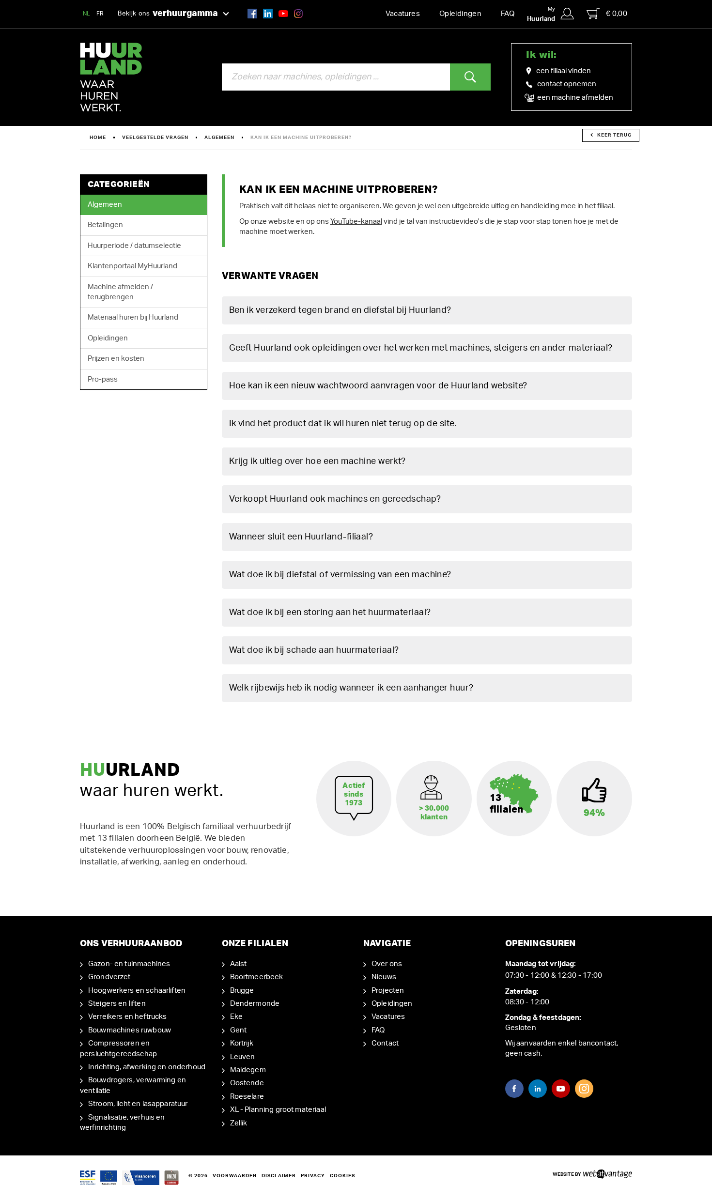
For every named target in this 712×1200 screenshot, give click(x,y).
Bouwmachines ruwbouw (129, 1030)
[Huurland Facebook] (252, 13)
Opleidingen (460, 13)
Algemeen (219, 137)
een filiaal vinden (563, 71)
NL (87, 13)
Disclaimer (279, 1175)
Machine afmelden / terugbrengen (120, 292)
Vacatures (403, 13)
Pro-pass (103, 379)
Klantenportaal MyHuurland (132, 266)
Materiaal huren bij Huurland (133, 317)
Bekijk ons (168, 13)
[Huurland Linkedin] (537, 1088)
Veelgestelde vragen (155, 137)
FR (100, 13)
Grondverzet (109, 977)
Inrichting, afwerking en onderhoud (146, 1067)
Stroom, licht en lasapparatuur (138, 1104)
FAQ (507, 13)
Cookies (342, 1175)
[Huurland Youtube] (283, 13)
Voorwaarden (235, 1175)
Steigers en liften (117, 1003)
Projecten (387, 990)
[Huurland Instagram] (298, 13)
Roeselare (247, 1096)
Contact (385, 1043)
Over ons (386, 964)
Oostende (247, 1083)
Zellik (239, 1123)
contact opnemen (566, 84)
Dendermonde (255, 1003)
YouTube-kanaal (356, 221)
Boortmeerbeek (256, 977)
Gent (238, 1030)
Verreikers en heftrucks (127, 1016)
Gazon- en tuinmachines (129, 964)
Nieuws (383, 977)
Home (98, 137)
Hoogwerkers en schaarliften (137, 990)
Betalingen (105, 225)
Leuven (242, 1057)
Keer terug (614, 135)
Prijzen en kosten (116, 358)
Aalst (238, 964)
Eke (236, 1016)
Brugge (242, 990)
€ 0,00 (616, 13)
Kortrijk (241, 1043)
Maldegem (248, 1070)
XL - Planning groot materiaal (278, 1109)
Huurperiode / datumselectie (134, 245)
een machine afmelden (574, 97)
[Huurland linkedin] (268, 13)
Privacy (313, 1175)
